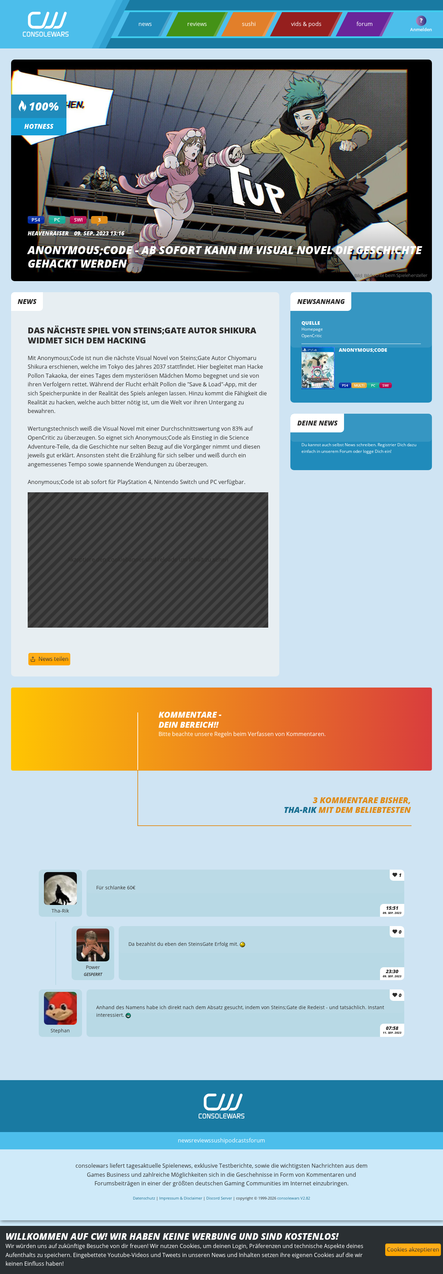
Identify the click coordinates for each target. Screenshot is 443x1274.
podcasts (237, 1140)
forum (364, 24)
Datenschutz (144, 1198)
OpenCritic (311, 336)
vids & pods (306, 24)
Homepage (312, 329)
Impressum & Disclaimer (180, 1198)
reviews (197, 24)
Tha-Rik (300, 809)
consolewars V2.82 (293, 1198)
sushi (249, 24)
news (145, 24)
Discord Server (219, 1198)
